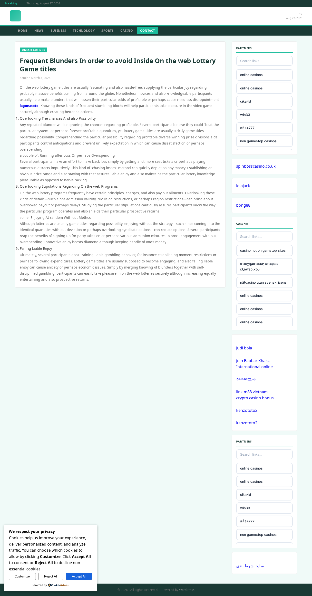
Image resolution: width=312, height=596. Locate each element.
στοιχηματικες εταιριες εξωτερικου (259, 266)
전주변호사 (246, 379)
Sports (107, 31)
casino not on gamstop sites (263, 250)
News (39, 31)
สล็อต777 (247, 128)
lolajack (243, 185)
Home (23, 31)
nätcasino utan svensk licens (263, 282)
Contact (147, 31)
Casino (126, 31)
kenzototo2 (246, 410)
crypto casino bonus (255, 398)
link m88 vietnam (252, 391)
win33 (245, 115)
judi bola (244, 348)
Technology (84, 31)
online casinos (251, 75)
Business (58, 31)
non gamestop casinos (258, 141)
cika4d (245, 101)
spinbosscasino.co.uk (256, 166)
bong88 (243, 205)
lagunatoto (29, 105)
